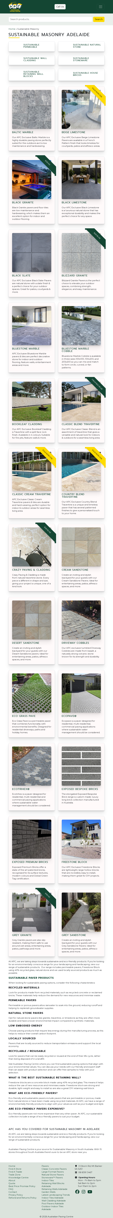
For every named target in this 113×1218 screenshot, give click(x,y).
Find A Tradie (15, 1171)
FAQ (11, 1189)
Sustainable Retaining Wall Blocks (33, 74)
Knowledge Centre (19, 1177)
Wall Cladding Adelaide (54, 1200)
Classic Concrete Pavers (54, 1169)
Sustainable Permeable (31, 46)
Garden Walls (48, 1192)
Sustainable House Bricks (85, 74)
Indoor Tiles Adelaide (53, 1197)
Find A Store (15, 1169)
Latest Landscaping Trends (56, 1195)
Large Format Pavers (53, 1171)
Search (99, 19)
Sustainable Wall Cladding (35, 59)
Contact (13, 1192)
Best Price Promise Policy (22, 1186)
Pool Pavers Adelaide (53, 1203)
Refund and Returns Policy (22, 1197)
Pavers (45, 1166)
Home (12, 29)
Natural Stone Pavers (53, 1174)
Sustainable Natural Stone (87, 46)
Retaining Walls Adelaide (54, 1189)
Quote (12, 1183)
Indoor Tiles (48, 1180)
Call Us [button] (60, 6)
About (12, 1180)
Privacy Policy (16, 1195)
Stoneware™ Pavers (52, 1177)
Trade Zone (15, 1174)
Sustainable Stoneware (81, 59)
